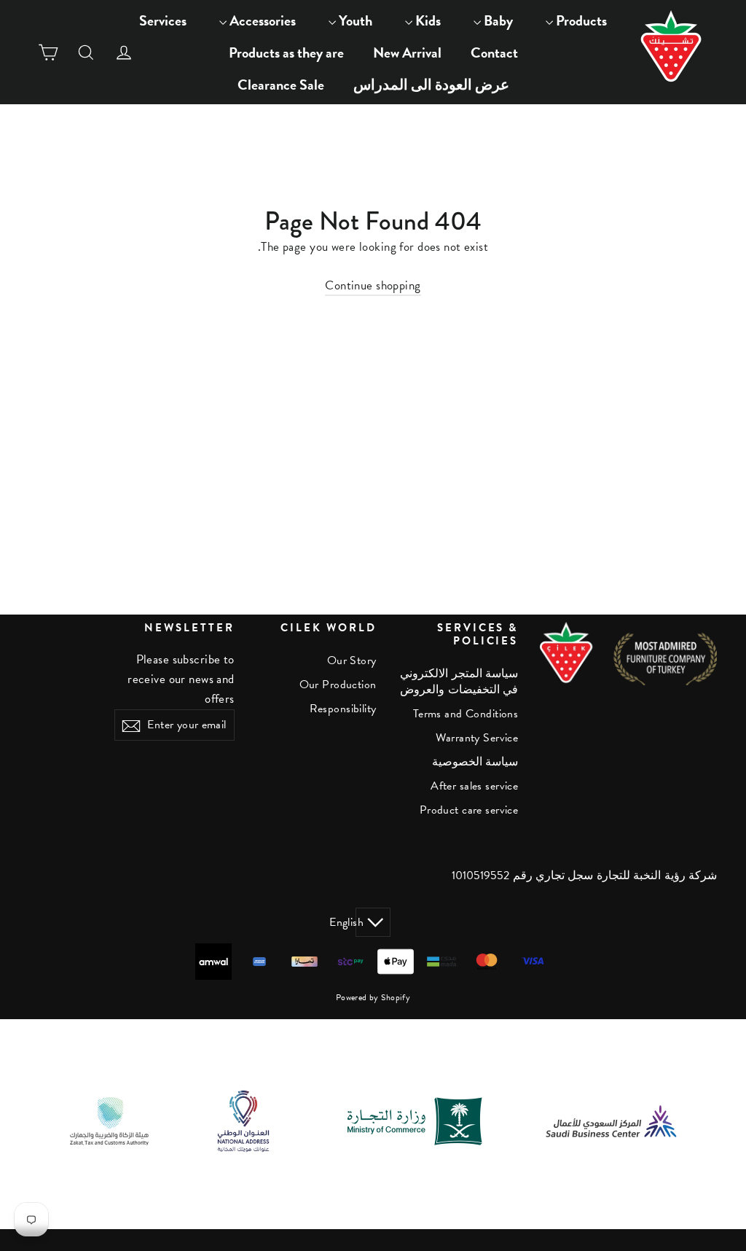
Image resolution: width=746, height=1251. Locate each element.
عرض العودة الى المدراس (431, 85)
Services (162, 20)
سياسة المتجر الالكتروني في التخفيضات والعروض (459, 681)
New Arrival (407, 52)
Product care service (469, 810)
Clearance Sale (280, 85)
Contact (494, 52)
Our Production (338, 684)
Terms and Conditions (465, 713)
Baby (497, 20)
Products (580, 20)
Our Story (352, 660)
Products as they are (286, 52)
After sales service (474, 786)
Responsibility (343, 708)
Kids (426, 20)
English (360, 922)
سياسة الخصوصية (475, 762)
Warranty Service (477, 738)
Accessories (261, 20)
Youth (354, 20)
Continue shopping (372, 285)
